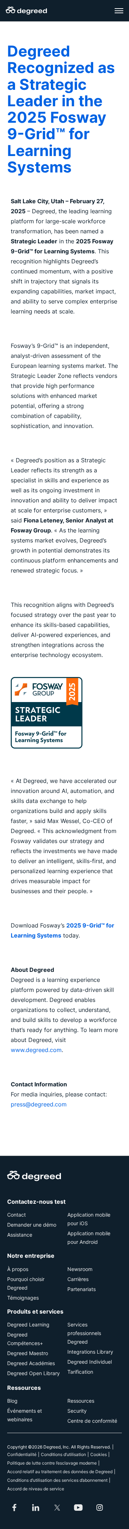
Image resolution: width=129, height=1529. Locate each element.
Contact (16, 1215)
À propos (17, 1269)
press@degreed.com (39, 1104)
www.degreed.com (36, 1049)
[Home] (26, 10)
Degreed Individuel (89, 1362)
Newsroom (79, 1269)
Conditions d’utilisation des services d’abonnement (57, 1480)
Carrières (78, 1279)
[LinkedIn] (36, 1507)
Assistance (19, 1235)
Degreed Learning (28, 1324)
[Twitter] (57, 1507)
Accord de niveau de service (35, 1488)
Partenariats (81, 1289)
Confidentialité (22, 1454)
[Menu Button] (119, 10)
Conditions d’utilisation (63, 1454)
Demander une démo (31, 1225)
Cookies (98, 1454)
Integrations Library (90, 1352)
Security (77, 1411)
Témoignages (23, 1298)
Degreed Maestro (27, 1353)
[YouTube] (78, 1507)
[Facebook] (14, 1507)
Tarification (80, 1372)
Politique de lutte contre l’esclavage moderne (52, 1463)
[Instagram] (99, 1507)
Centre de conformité (92, 1421)
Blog (12, 1401)
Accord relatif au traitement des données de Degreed (60, 1471)
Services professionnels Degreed (84, 1333)
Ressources (80, 1401)
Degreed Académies (31, 1363)
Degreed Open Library (33, 1373)
